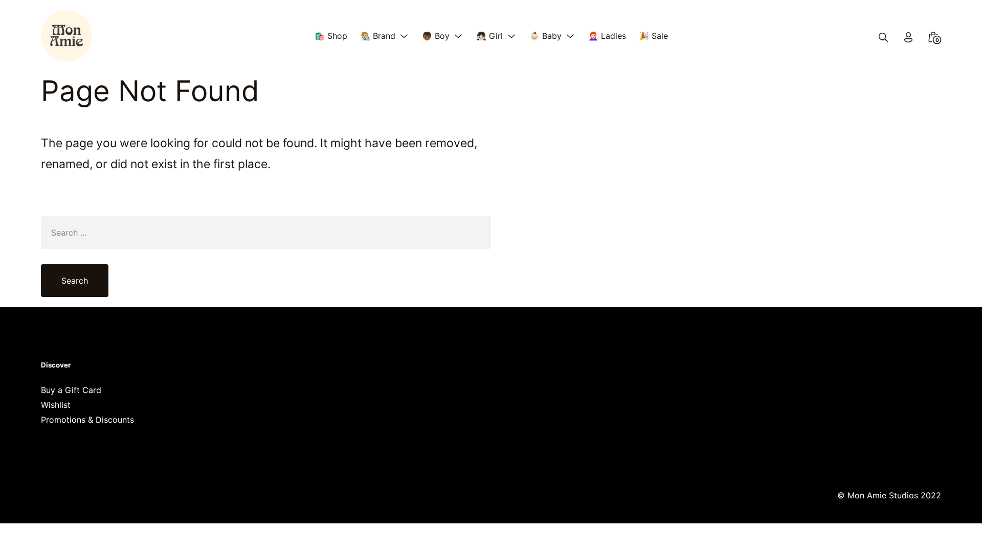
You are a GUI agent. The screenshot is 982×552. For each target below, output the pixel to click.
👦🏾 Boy (436, 36)
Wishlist (56, 405)
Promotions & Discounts (87, 420)
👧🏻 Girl (489, 36)
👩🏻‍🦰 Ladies (607, 36)
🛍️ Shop (331, 36)
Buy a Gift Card (71, 390)
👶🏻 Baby (545, 36)
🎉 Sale (653, 36)
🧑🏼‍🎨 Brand (377, 36)
